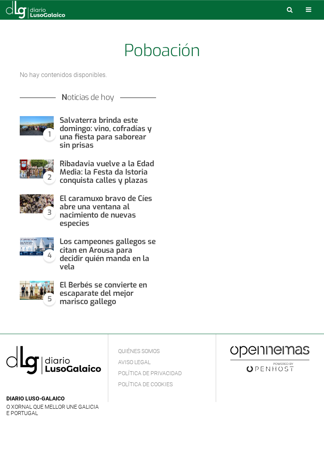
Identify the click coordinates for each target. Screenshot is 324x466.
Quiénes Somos (139, 351)
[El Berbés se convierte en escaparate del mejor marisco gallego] (37, 290)
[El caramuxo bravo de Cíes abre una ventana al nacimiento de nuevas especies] (37, 204)
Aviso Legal (134, 362)
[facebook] (23, 386)
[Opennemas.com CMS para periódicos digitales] (269, 359)
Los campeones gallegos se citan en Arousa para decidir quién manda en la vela (108, 254)
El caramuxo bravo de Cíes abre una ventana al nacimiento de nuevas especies (106, 211)
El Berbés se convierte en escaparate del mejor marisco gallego (103, 293)
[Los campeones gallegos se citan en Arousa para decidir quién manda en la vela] (37, 247)
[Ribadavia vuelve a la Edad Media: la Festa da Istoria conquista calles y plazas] (37, 169)
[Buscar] (289, 9)
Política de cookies (145, 384)
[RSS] (48, 386)
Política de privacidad (150, 373)
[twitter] (35, 386)
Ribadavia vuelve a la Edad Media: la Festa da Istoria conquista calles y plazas (107, 172)
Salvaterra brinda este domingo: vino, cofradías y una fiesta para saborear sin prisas (106, 132)
